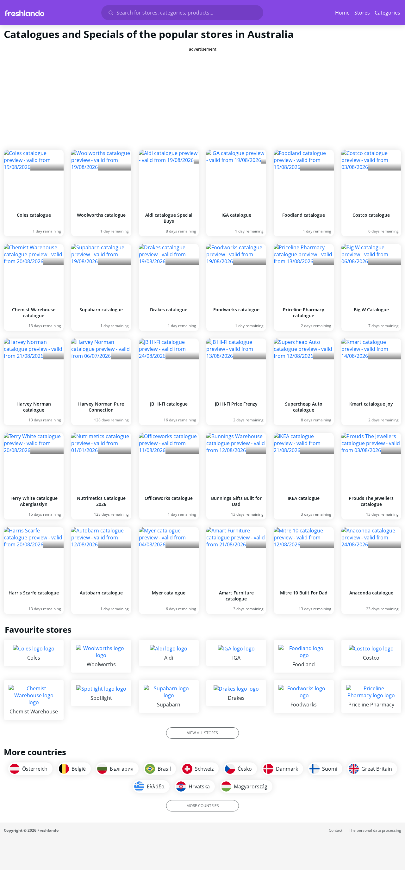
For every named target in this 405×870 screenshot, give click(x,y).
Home (342, 12)
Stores (362, 12)
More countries (202, 805)
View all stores (202, 733)
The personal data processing (375, 830)
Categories (387, 12)
